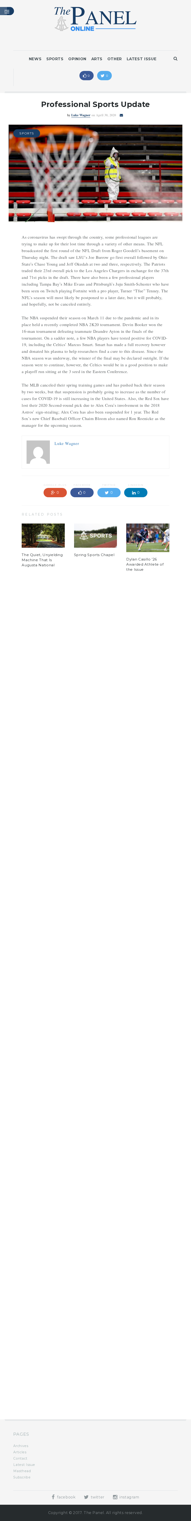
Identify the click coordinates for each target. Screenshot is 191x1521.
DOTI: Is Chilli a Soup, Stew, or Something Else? (146, 1393)
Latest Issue (142, 59)
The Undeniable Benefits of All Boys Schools (40, 1388)
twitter (97, 1497)
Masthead (22, 1471)
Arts (97, 59)
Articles (19, 1452)
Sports (55, 59)
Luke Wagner (80, 115)
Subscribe (22, 1477)
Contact (20, 1458)
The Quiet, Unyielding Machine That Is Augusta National (42, 560)
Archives (20, 1446)
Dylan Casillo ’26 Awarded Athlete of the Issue (145, 564)
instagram (128, 1497)
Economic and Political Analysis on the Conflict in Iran (92, 1393)
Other (114, 59)
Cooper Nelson (81, 621)
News (35, 59)
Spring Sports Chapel (94, 555)
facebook (65, 1497)
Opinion (77, 59)
